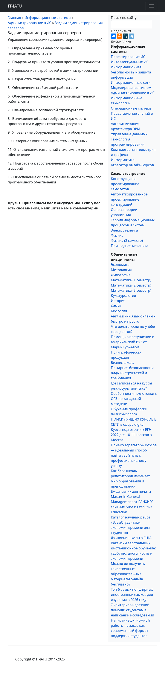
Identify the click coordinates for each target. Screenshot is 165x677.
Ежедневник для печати (131, 491)
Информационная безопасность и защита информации (131, 72)
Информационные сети (131, 82)
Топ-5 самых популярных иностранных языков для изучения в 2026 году (132, 594)
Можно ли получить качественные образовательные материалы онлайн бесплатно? (128, 574)
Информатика (122, 159)
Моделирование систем (131, 87)
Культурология (123, 295)
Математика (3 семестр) (131, 290)
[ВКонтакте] (113, 36)
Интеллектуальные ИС (129, 61)
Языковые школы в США (131, 537)
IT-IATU (15, 6)
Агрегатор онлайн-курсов (132, 165)
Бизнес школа (122, 362)
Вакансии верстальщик (130, 543)
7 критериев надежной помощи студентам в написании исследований (132, 610)
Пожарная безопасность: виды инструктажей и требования (132, 372)
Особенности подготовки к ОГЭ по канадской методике (134, 398)
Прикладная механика (129, 245)
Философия (120, 275)
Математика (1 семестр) (131, 280)
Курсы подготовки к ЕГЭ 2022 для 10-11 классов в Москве (131, 434)
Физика (117, 235)
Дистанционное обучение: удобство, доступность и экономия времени (133, 553)
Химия (116, 305)
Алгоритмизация (125, 123)
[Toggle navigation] (151, 6)
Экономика (120, 264)
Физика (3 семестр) (127, 240)
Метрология (121, 269)
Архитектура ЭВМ (125, 129)
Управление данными (129, 134)
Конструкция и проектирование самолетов (125, 183)
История (118, 300)
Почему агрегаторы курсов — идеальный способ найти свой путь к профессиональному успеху (134, 455)
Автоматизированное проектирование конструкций (129, 199)
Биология (119, 311)
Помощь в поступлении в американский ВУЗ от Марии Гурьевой (132, 341)
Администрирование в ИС (132, 92)
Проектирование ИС (128, 56)
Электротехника (124, 230)
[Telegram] (131, 36)
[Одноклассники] (119, 36)
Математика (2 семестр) (131, 285)
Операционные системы (131, 108)
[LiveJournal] (125, 36)
